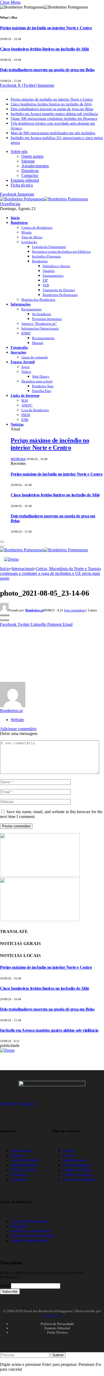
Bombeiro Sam (42, 386)
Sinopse (28, 161)
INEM (25, 415)
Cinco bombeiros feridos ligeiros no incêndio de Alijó (44, 49)
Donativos (30, 170)
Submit (58, 1355)
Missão (26, 232)
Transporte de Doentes (59, 290)
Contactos (29, 175)
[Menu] (2, 542)
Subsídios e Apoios (56, 266)
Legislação (29, 242)
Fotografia (19, 347)
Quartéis (49, 271)
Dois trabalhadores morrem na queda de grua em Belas (47, 70)
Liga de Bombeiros (35, 410)
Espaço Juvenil (23, 362)
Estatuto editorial (25, 180)
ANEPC (27, 405)
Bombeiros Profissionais (60, 295)
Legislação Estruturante (49, 247)
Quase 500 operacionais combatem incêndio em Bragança (54, 119)
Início (15, 218)
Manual (37, 343)
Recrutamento (31, 309)
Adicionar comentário (18, 728)
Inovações (18, 352)
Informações (20, 304)
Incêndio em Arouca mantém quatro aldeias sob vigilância (54, 114)
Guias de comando (34, 357)
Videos (26, 372)
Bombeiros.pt (34, 610)
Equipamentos (53, 276)
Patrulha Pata (41, 391)
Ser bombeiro (41, 314)
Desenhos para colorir (37, 381)
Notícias (17, 424)
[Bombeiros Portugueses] (44, 199)
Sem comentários (75, 610)
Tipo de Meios (31, 237)
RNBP (25, 333)
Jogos (25, 367)
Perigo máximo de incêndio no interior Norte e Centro (46, 28)
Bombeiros (19, 222)
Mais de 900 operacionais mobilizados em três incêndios (53, 133)
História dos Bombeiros (38, 300)
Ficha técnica (22, 185)
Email (5, 1285)
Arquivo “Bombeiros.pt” (39, 324)
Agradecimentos (35, 166)
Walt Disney (41, 376)
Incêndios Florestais (46, 256)
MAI (24, 400)
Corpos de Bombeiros (37, 228)
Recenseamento (43, 338)
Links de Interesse (25, 395)
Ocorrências (10, 203)
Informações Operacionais (40, 328)
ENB (24, 420)
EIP (45, 280)
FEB (46, 285)
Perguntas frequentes (47, 319)
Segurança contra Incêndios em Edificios (61, 252)
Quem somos (32, 156)
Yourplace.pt (51, 1315)
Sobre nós (19, 151)
